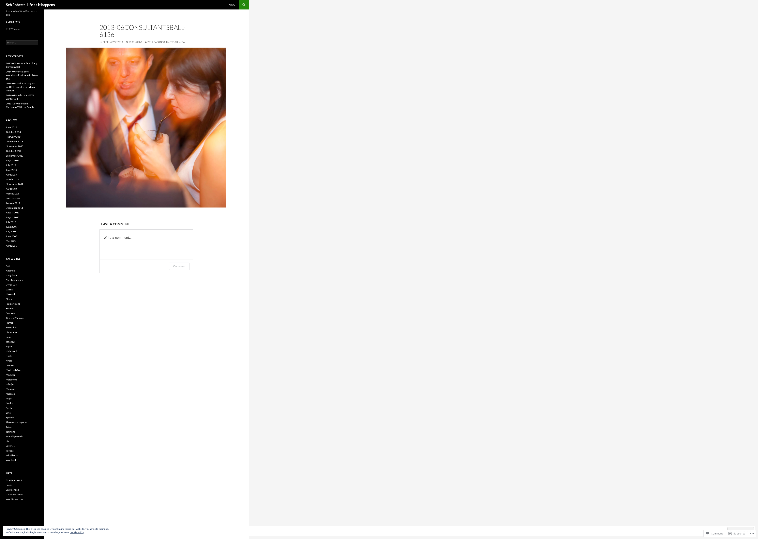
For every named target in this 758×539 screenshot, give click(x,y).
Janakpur (10, 341)
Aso (8, 265)
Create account (14, 480)
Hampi (9, 322)
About (233, 4)
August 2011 (12, 212)
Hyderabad (12, 332)
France (9, 308)
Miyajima (11, 384)
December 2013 (14, 141)
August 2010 (12, 217)
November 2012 (14, 184)
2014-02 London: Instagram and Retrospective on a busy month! (20, 87)
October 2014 (13, 132)
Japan (9, 346)
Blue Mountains (14, 280)
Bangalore (11, 275)
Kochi (9, 355)
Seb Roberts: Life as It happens (30, 5)
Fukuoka (10, 313)
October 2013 (13, 150)
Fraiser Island (13, 303)
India (8, 336)
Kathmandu (12, 351)
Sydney (10, 417)
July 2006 (11, 231)
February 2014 (14, 136)
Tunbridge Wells (14, 436)
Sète (8, 412)
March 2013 (12, 179)
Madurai (10, 374)
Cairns (9, 289)
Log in (9, 485)
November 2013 (14, 146)
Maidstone (11, 379)
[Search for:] (22, 42)
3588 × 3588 (135, 41)
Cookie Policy (77, 532)
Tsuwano (10, 431)
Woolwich (11, 460)
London (10, 365)
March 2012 (12, 193)
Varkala (10, 450)
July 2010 (11, 222)
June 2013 (11, 169)
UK (7, 441)
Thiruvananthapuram (17, 422)
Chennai (10, 294)
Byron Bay (11, 284)
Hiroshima (11, 327)
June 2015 (11, 127)
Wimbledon (12, 455)
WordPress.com (14, 499)
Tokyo (9, 426)
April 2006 (11, 245)
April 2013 (11, 174)
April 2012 (11, 188)
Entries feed (12, 489)
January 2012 (13, 203)
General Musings (15, 317)
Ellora (9, 299)
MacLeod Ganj (13, 370)
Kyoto (9, 360)
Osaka (9, 403)
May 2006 (11, 240)
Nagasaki (10, 393)
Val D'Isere (11, 445)
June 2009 (11, 226)
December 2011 (14, 207)
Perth (9, 408)
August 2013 (12, 160)
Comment (179, 266)
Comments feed (14, 494)
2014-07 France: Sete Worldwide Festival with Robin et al (22, 75)
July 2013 (11, 165)
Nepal (9, 398)
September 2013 (14, 155)
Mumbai (10, 389)
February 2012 (14, 198)
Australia (10, 270)
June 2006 (11, 236)
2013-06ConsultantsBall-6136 (166, 41)
